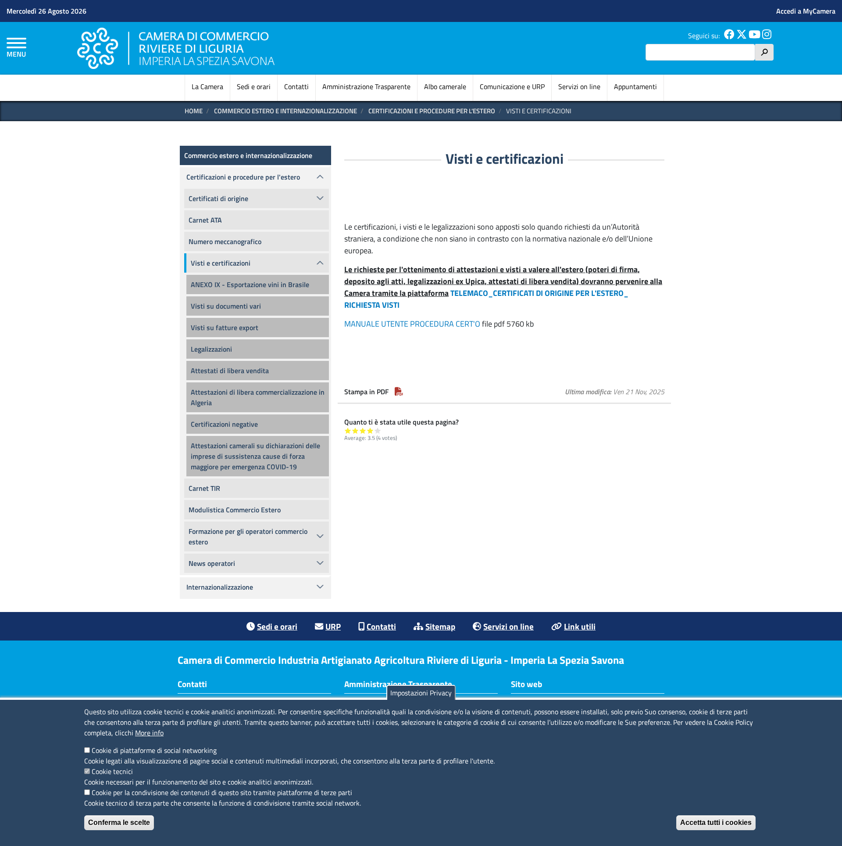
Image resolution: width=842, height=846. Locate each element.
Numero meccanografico (225, 241)
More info (149, 732)
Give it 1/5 (348, 430)
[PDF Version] (399, 391)
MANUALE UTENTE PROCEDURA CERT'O (412, 324)
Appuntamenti (635, 86)
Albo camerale (445, 86)
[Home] (176, 48)
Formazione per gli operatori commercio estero (248, 536)
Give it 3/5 (363, 430)
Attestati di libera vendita (230, 370)
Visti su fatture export (224, 327)
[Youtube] (754, 35)
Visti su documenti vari (226, 306)
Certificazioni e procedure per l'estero (431, 111)
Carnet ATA (205, 220)
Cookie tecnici (112, 771)
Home (194, 111)
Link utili (580, 626)
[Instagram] (766, 35)
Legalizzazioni (211, 349)
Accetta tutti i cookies (716, 822)
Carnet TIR (204, 488)
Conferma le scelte (119, 822)
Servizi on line (579, 86)
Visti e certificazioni (220, 263)
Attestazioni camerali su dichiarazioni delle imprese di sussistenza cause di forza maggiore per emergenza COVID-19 (255, 456)
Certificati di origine (218, 198)
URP (333, 626)
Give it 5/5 (378, 430)
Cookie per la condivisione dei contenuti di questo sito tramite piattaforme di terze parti (222, 792)
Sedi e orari (254, 86)
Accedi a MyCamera (805, 11)
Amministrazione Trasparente (366, 86)
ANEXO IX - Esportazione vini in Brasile (250, 284)
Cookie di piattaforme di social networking (154, 750)
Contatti (296, 86)
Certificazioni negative (224, 424)
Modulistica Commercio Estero (235, 509)
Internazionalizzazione (219, 587)
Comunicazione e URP (512, 86)
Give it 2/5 (355, 430)
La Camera (207, 86)
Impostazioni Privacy (421, 693)
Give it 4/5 (370, 430)
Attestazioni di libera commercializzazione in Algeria (258, 397)
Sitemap (440, 626)
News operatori (212, 563)
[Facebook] (729, 35)
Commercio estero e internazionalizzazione (285, 111)
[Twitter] (741, 35)
